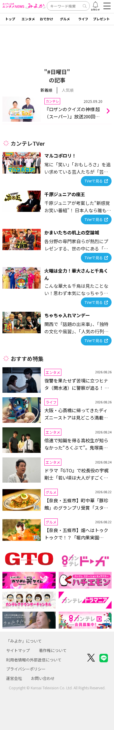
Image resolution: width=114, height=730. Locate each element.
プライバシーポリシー (26, 669)
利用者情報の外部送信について (33, 660)
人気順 (68, 90)
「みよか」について (24, 641)
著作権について (53, 650)
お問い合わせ (43, 678)
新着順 (46, 90)
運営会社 (14, 678)
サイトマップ (18, 650)
